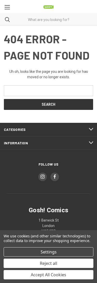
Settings (49, 252)
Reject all (48, 263)
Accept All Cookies (48, 275)
